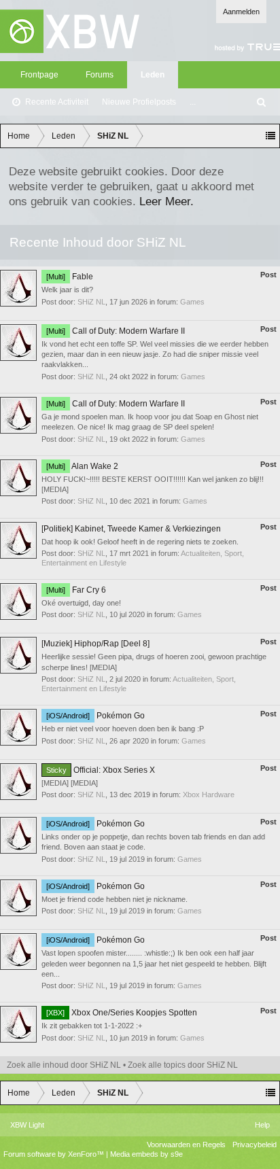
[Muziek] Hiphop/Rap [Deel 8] (95, 643)
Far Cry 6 (76, 590)
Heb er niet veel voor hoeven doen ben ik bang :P (122, 729)
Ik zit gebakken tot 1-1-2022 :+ (91, 1026)
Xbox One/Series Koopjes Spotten (121, 1012)
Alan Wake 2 (82, 466)
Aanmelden (241, 11)
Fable (69, 276)
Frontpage (39, 75)
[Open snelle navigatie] (270, 135)
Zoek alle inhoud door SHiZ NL (64, 1065)
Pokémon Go (95, 715)
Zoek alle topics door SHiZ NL (183, 1065)
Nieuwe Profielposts (139, 102)
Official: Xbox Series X (100, 770)
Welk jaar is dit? (67, 289)
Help (262, 1125)
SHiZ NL (91, 302)
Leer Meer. (166, 201)
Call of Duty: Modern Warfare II (115, 331)
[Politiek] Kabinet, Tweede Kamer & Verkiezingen (131, 529)
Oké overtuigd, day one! (81, 603)
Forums (99, 75)
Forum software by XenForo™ (54, 1154)
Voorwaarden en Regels (186, 1144)
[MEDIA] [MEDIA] (69, 783)
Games (192, 302)
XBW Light (27, 1125)
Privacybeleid (254, 1144)
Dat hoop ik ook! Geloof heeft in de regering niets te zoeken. (140, 542)
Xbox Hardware (208, 794)
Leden (152, 75)
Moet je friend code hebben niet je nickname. (114, 899)
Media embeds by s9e (146, 1154)
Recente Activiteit (56, 102)
